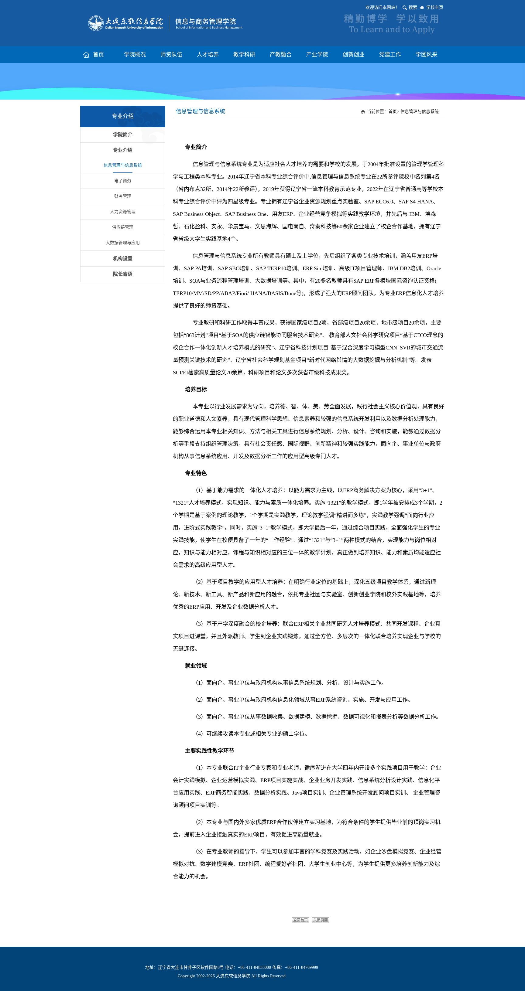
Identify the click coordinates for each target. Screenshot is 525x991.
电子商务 (122, 181)
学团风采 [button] (426, 55)
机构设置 (122, 258)
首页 (392, 111)
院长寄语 (122, 274)
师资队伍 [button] (171, 55)
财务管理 (122, 196)
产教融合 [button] (281, 55)
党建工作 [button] (390, 55)
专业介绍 (122, 150)
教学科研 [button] (244, 55)
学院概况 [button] (135, 55)
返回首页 (300, 920)
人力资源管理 (123, 211)
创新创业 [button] (354, 55)
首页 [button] (98, 55)
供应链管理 (122, 227)
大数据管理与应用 (123, 242)
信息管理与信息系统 (123, 165)
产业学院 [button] (317, 55)
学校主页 (434, 7)
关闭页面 (320, 920)
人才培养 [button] (208, 55)
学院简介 (122, 134)
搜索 (413, 7)
